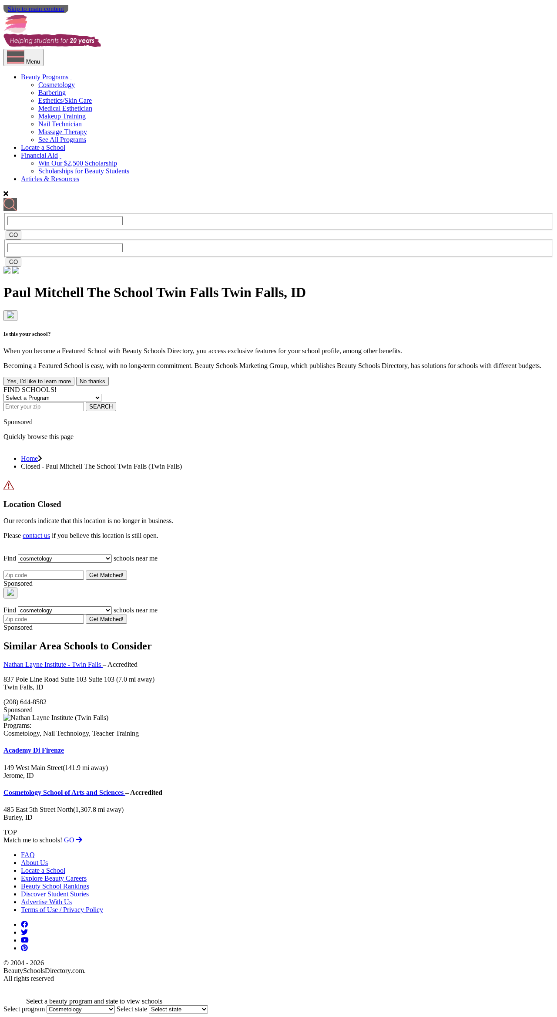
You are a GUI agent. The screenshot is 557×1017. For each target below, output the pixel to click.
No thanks (92, 381)
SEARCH (101, 406)
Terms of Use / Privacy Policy (62, 909)
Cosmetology (56, 84)
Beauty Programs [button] (44, 77)
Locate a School (43, 147)
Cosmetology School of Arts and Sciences (64, 792)
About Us (34, 862)
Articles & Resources (50, 178)
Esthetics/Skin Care (65, 100)
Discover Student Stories (55, 894)
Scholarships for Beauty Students (83, 171)
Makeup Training (62, 116)
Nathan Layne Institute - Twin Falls (53, 664)
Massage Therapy (62, 131)
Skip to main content (36, 8)
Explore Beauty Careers (54, 878)
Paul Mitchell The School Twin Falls (112, 292)
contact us (36, 535)
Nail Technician (60, 124)
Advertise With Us (46, 902)
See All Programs (62, 139)
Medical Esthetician (65, 108)
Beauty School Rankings (55, 886)
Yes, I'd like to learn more (39, 381)
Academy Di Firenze (33, 750)
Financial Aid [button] (39, 155)
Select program (24, 1009)
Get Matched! (106, 575)
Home (29, 458)
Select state (132, 1009)
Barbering (52, 92)
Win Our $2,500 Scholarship (77, 163)
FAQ (28, 854)
